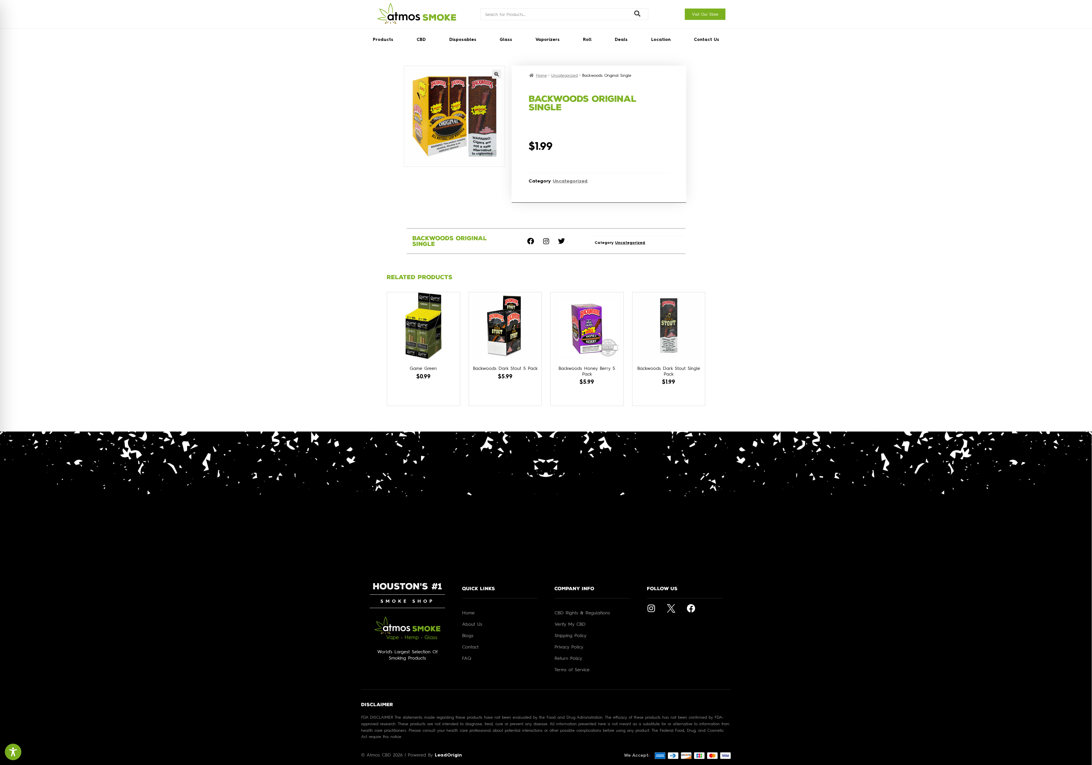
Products (383, 40)
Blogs (467, 635)
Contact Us (706, 40)
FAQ (466, 658)
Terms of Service (572, 669)
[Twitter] (561, 241)
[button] (496, 74)
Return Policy (568, 658)
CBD (421, 40)
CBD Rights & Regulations (582, 612)
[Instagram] (546, 241)
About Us (472, 624)
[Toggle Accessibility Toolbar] (13, 752)
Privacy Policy (569, 647)
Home (541, 75)
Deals (621, 40)
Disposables (462, 40)
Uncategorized (564, 75)
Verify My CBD (570, 624)
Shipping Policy (570, 635)
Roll (587, 40)
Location (661, 40)
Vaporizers (547, 40)
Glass (506, 40)
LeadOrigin (448, 755)
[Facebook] (530, 241)
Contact (470, 647)
